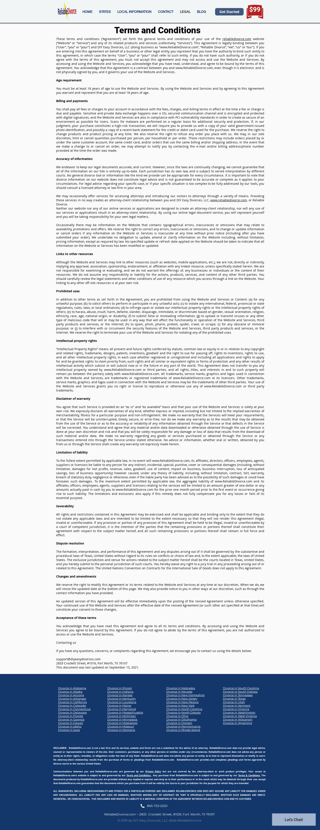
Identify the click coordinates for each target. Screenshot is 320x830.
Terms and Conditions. (138, 775)
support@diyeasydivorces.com (78, 659)
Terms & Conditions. (249, 775)
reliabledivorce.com (236, 39)
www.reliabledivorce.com (228, 200)
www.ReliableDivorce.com (179, 47)
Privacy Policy (153, 771)
